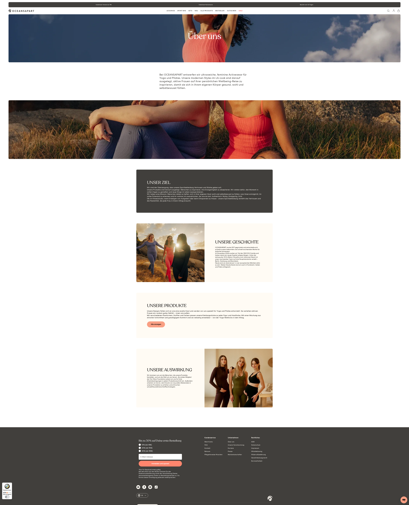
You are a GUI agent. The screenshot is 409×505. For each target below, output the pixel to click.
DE (142, 495)
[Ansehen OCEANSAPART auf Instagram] (150, 487)
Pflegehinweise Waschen (213, 455)
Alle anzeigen (156, 324)
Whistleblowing (256, 451)
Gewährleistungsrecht (259, 458)
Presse (230, 451)
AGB (252, 442)
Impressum (255, 448)
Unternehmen (233, 438)
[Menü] (10, 484)
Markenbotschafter (235, 455)
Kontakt (207, 448)
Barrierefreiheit (256, 461)
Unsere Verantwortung (236, 445)
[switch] (7, 497)
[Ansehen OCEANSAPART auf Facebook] (144, 487)
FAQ (206, 445)
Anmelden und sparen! (160, 463)
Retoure (207, 451)
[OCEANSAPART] (21, 10)
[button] (388, 10)
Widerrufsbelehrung (258, 455)
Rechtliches (255, 438)
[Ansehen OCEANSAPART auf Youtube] (138, 487)
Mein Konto (208, 442)
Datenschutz (255, 445)
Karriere (231, 448)
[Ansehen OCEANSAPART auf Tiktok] (156, 487)
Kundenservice (210, 438)
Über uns (231, 442)
